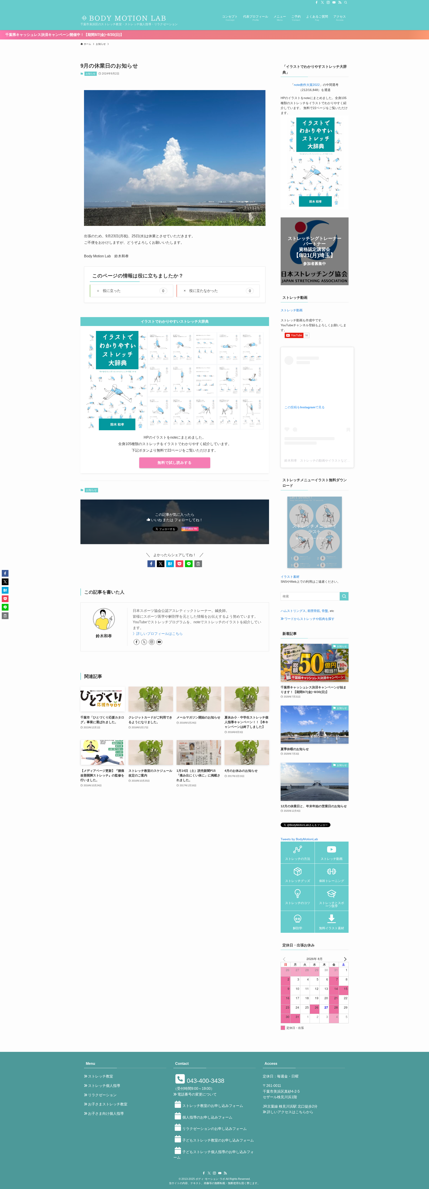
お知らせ (90, 73)
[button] (151, 563)
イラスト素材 (290, 576)
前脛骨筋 (313, 611)
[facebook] (317, 2)
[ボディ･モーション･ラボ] (125, 15)
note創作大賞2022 (307, 85)
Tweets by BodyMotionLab (299, 839)
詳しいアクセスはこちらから (290, 1112)
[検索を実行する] (344, 596)
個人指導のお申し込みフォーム (207, 1117)
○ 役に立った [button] (130, 291)
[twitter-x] (322, 2)
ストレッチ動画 (292, 310)
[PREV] (285, 958)
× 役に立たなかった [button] (217, 291)
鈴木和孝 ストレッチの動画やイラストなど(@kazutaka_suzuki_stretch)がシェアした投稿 (348, 460)
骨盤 (325, 611)
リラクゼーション (102, 1095)
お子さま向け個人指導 (106, 1113)
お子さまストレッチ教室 (107, 1104)
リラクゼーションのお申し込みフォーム (214, 1129)
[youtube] (334, 2)
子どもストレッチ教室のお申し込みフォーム (218, 1140)
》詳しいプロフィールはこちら (158, 634)
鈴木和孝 (104, 636)
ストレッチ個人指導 (104, 1086)
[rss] (340, 2)
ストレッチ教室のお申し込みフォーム (212, 1106)
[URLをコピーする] (198, 563)
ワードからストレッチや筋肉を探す (309, 619)
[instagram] (328, 2)
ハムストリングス (293, 611)
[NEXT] (344, 958)
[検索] (346, 2)
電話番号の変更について (197, 1094)
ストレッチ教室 (100, 1076)
